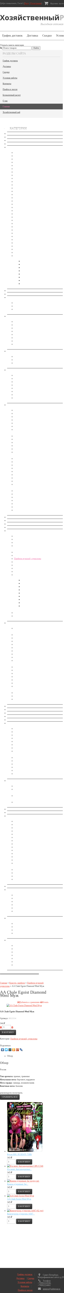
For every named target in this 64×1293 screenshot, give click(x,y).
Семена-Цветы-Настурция (26, 236)
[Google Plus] (17, 1049)
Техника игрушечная (23, 503)
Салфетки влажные (29, 602)
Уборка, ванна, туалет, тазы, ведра (22, 889)
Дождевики (19, 831)
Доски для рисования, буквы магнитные (32, 416)
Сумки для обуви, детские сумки (29, 497)
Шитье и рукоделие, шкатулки (27, 398)
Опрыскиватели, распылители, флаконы (32, 738)
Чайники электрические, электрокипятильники (35, 341)
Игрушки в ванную (22, 423)
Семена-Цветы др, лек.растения (28, 246)
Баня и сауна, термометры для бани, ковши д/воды (36, 302)
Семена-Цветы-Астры (24, 220)
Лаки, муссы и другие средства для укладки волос (36, 555)
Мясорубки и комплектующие (27, 654)
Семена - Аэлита (28, 261)
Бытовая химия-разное (24, 356)
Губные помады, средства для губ (29, 536)
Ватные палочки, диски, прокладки (36, 583)
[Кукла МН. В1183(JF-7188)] (25, 1151)
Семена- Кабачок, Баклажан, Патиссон (31, 159)
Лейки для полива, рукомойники (28, 735)
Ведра (17, 895)
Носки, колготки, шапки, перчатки (22, 713)
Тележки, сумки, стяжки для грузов (30, 869)
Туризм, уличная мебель (25, 879)
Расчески (18, 394)
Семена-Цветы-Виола (24, 230)
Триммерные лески (22, 760)
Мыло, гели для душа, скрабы (34, 596)
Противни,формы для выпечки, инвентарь (33, 673)
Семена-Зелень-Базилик (24, 201)
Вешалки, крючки (22, 923)
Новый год (12, 706)
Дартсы (17, 413)
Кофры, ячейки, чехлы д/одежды (28, 930)
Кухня (10, 623)
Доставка (32, 35)
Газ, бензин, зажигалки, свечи (27, 827)
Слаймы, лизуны (21, 494)
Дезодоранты (20, 539)
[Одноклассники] (14, 1049)
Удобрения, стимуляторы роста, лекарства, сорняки (37, 764)
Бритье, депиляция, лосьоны (33, 580)
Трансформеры (21, 507)
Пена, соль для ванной (31, 599)
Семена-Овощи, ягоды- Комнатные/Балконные (35, 152)
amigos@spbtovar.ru (51, 1289)
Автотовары (19, 821)
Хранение (11, 918)
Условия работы (10, 78)
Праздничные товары (23, 481)
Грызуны (18, 786)
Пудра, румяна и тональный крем (29, 568)
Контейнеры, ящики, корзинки (27, 926)
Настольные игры (22, 468)
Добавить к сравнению (30, 1002)
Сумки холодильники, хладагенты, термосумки (35, 860)
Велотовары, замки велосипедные (29, 824)
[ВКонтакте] (2, 1049)
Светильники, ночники (24, 334)
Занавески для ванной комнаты (21, 520)
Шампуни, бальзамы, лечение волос (30, 616)
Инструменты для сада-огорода (28, 728)
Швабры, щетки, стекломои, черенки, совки (33, 911)
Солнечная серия (28, 606)
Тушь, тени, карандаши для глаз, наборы (32, 571)
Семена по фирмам (22, 255)
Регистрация (35, 3)
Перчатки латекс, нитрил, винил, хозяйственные (35, 901)
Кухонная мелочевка (23, 647)
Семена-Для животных (24, 249)
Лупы (16, 385)
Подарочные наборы (23, 565)
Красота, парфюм (15, 530)
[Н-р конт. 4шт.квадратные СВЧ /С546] (25, 1166)
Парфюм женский (22, 562)
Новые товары (13, 137)
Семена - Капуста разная (25, 172)
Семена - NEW (13, 147)
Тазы (16, 904)
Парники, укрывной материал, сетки (30, 741)
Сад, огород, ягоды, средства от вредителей (26, 723)
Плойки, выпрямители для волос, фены (32, 331)
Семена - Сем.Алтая (30, 274)
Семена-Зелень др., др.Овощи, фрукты (31, 217)
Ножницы (18, 391)
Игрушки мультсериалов (25, 426)
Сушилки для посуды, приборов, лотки (31, 692)
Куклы (17, 449)
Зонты (17, 378)
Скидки (47, 35)
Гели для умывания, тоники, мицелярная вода (41, 586)
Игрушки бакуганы (22, 510)
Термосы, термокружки (24, 876)
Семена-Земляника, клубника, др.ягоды (32, 168)
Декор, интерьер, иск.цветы (19, 517)
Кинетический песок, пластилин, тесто (31, 442)
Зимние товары (14, 524)
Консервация (12, 527)
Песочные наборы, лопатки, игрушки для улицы (35, 478)
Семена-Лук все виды (24, 175)
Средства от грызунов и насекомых (23, 780)
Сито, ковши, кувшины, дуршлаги (29, 680)
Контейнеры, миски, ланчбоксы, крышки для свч (36, 644)
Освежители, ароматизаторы (27, 363)
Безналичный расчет (12, 95)
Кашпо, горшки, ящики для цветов (29, 731)
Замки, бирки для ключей (25, 834)
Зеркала (17, 375)
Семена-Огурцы (21, 181)
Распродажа (12, 144)
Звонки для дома (21, 948)
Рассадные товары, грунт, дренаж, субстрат (33, 744)
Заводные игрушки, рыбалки (27, 420)
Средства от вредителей (24, 757)
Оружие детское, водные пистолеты (30, 471)
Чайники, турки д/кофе (24, 699)
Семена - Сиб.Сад (29, 280)
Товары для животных (17, 886)
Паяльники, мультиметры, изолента (30, 955)
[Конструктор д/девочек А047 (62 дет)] (25, 1210)
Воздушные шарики (23, 410)
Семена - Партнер (29, 270)
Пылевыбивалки (21, 850)
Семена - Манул (28, 267)
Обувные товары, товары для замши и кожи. (27, 716)
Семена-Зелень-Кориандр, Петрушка (30, 204)
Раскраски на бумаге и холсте (27, 490)
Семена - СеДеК (28, 277)
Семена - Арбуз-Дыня (24, 156)
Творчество (19, 500)
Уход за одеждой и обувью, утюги (29, 337)
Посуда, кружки (21, 670)
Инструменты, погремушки (26, 436)
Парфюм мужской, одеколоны (27, 558)
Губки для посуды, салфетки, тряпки (30, 898)
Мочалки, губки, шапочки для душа (30, 309)
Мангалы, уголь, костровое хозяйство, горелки (35, 844)
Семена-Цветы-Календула (25, 233)
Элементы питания (22, 965)
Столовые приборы (22, 683)
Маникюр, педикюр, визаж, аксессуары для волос (36, 388)
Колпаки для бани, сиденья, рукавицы (31, 306)
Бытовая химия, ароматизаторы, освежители (27, 351)
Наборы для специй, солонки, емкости (31, 657)
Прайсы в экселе (10, 89)
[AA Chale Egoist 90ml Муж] (20, 1196)
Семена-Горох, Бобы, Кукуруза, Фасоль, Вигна (35, 162)
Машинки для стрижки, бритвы (28, 328)
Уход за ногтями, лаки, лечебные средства (33, 612)
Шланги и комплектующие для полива (31, 767)
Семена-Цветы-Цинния (24, 243)
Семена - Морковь (22, 178)
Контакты (7, 83)
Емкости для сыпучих (24, 638)
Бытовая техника (14, 316)
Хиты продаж (13, 140)
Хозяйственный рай (11, 112)
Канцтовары (19, 439)
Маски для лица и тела (31, 593)
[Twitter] (6, 1049)
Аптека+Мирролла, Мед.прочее (21, 290)
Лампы (17, 952)
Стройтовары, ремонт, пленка (27, 856)
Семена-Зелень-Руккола (24, 207)
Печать (45, 1002)
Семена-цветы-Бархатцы (25, 223)
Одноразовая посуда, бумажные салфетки (32, 667)
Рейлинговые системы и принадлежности (32, 676)
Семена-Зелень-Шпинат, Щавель (28, 214)
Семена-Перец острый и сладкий (28, 185)
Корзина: (57, 3)
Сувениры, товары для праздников (22, 809)
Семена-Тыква (20, 197)
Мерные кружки (21, 651)
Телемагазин (12, 812)
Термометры (20, 873)
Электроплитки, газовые (25, 344)
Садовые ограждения (23, 748)
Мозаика (18, 458)
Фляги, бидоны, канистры (25, 696)
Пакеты (10, 719)
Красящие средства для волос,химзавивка (33, 552)
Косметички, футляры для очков (28, 381)
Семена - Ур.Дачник (30, 283)
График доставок (12, 35)
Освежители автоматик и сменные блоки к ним (35, 359)
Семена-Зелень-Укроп (24, 210)
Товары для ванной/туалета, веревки (30, 908)
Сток (9, 133)
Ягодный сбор (20, 773)
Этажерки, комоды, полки (25, 933)
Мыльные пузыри (22, 461)
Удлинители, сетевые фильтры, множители (33, 958)
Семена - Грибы (21, 165)
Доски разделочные (23, 634)
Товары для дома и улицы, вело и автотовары (27, 816)
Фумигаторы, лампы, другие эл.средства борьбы (35, 802)
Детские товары (14, 405)
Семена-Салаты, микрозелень (27, 188)
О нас (5, 101)
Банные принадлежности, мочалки (22, 297)
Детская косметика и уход (25, 542)
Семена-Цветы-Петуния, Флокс (28, 239)
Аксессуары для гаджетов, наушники (30, 945)
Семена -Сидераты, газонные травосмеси (32, 252)
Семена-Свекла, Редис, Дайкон (28, 191)
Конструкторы (20, 445)
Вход (26, 3)
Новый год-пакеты (15, 709)
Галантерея (12, 370)
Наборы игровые (21, 465)
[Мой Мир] (10, 1049)
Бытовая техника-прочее (25, 321)
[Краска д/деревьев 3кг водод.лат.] (23, 1181)
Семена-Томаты (21, 194)
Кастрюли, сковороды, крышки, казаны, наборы (35, 641)
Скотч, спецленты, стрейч (25, 853)
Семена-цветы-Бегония (24, 226)
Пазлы (17, 474)
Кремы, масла (27, 589)
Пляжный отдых (21, 847)
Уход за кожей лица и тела (26, 574)
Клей (16, 837)
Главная (6, 106)
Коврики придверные (23, 840)
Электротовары (14, 940)
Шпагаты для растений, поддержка (29, 770)
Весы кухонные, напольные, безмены (30, 325)
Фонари (17, 961)
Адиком (10, 294)
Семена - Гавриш (29, 264)
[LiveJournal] (21, 1049)
